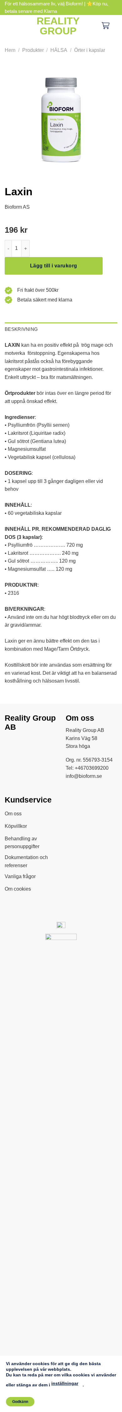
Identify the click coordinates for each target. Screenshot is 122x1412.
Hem (10, 50)
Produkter (33, 50)
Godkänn (20, 1402)
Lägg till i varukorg (53, 265)
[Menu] (9, 25)
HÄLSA (58, 50)
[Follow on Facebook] (12, 743)
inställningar (64, 1383)
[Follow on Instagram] (26, 743)
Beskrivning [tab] (21, 329)
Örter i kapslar (89, 50)
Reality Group (58, 26)
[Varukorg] (105, 26)
